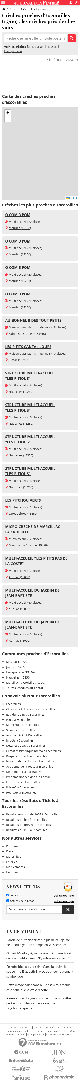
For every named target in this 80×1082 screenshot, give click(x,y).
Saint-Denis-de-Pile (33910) (27, 334)
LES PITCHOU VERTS (23, 500)
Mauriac (37, 47)
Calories (11, 862)
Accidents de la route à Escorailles (29, 766)
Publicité (49, 1027)
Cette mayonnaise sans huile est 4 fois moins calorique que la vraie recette (38, 987)
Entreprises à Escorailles (23, 782)
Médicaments (15, 867)
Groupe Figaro (35, 1034)
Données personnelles (18, 1031)
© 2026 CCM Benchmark (60, 1034)
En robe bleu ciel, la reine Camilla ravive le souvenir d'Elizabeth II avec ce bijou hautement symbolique (39, 971)
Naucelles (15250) (21, 392)
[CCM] (21, 1052)
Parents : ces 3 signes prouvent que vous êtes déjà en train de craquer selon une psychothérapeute (38, 1003)
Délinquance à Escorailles (23, 772)
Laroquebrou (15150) (23, 513)
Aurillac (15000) (19, 577)
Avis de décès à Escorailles (24, 735)
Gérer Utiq (69, 1031)
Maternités (13, 856)
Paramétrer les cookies (47, 1031)
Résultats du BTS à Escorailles (26, 830)
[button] (8, 113)
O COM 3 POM (17, 214)
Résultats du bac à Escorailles (26, 820)
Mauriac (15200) (20, 228)
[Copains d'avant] (21, 1069)
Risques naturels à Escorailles (26, 756)
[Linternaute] (21, 1061)
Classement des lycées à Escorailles (30, 709)
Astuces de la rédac (21, 901)
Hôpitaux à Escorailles (21, 792)
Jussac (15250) (18, 360)
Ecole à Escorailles (18, 720)
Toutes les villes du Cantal (24, 688)
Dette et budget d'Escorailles (26, 745)
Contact (37, 1027)
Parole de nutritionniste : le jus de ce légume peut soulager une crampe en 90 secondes (38, 942)
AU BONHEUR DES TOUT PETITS (33, 320)
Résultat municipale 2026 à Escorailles (32, 814)
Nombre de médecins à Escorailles (30, 761)
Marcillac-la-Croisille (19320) (28, 545)
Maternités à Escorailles (22, 725)
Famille (13, 895)
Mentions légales (15, 1034)
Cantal (27, 9)
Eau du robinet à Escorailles (25, 714)
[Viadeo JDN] (59, 1069)
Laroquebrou (13, 51)
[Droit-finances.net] (59, 1060)
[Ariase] (21, 1077)
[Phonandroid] (59, 1077)
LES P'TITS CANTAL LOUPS (28, 346)
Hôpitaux (12, 872)
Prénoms (12, 846)
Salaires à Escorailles (20, 730)
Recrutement (64, 1027)
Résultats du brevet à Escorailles (28, 825)
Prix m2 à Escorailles (20, 787)
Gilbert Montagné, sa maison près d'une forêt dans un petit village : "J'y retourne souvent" (38, 956)
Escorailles (13, 704)
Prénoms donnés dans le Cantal (28, 777)
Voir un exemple (64, 895)
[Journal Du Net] (59, 1052)
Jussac (52, 47)
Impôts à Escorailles (19, 740)
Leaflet (73, 198)
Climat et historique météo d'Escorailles (33, 751)
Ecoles (10, 851)
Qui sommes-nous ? (20, 1027)
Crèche (14, 9)
